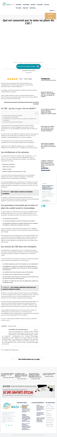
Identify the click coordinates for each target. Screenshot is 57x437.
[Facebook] (35, 330)
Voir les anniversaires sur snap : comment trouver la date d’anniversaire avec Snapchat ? (41, 408)
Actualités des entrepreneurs (18, 329)
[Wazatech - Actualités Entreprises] (8, 4)
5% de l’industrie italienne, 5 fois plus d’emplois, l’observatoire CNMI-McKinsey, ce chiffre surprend (48, 111)
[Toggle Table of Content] (35, 113)
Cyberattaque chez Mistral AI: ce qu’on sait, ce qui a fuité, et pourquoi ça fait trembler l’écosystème (47, 128)
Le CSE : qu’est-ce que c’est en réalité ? (12, 115)
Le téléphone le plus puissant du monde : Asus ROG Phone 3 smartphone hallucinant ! (21, 375)
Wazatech (16, 62)
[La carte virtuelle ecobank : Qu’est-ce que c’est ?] (49, 367)
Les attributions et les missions (10, 117)
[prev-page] (42, 206)
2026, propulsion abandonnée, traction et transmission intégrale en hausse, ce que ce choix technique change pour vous (26, 408)
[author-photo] (2, 377)
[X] (11, 425)
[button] (52, 10)
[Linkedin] (9, 425)
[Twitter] (37, 330)
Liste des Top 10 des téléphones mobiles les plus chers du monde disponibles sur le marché (35, 375)
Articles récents (12, 326)
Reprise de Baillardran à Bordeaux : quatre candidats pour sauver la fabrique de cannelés (48, 94)
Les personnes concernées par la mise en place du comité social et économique (19, 119)
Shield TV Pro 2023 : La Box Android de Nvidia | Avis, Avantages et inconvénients (41, 419)
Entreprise (21, 62)
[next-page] (44, 206)
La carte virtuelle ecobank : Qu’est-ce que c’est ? (49, 374)
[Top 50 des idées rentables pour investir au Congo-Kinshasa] (7, 367)
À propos (4, 326)
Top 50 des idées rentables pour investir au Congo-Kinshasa (7, 374)
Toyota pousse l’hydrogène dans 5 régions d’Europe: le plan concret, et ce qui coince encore (48, 146)
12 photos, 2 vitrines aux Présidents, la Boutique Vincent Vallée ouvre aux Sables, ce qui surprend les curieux (47, 163)
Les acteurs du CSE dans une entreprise (13, 121)
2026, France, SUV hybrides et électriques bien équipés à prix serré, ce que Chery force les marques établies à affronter (26, 426)
